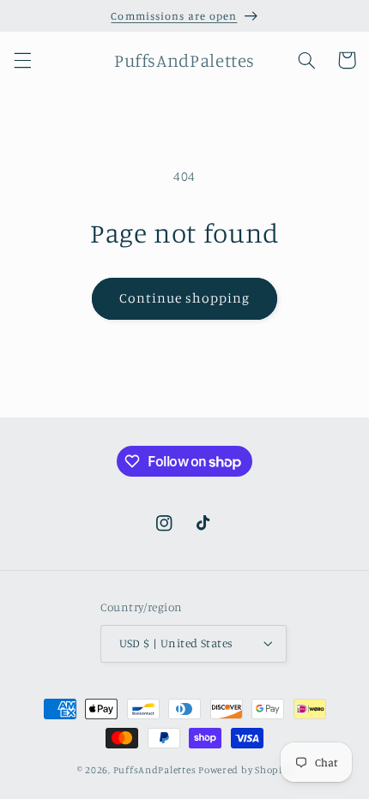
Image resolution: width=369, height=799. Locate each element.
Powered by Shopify (245, 770)
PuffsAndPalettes (155, 770)
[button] (22, 60)
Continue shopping (185, 298)
